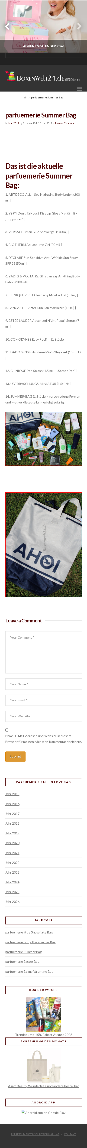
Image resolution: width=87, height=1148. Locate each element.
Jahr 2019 (13, 123)
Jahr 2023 (12, 872)
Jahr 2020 (12, 843)
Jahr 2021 (12, 853)
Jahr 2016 (12, 804)
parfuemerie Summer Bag (23, 952)
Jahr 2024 (12, 882)
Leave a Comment (65, 123)
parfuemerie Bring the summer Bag (30, 942)
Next (77, 26)
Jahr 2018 (12, 823)
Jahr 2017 (12, 814)
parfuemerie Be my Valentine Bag (29, 971)
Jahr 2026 (12, 902)
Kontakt (70, 1134)
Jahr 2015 (12, 794)
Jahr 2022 (12, 863)
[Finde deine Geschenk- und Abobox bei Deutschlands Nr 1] (43, 74)
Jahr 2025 (12, 892)
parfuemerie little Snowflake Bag (29, 932)
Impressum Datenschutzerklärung (35, 1134)
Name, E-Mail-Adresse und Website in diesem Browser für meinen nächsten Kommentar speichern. (43, 739)
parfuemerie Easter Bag (22, 961)
